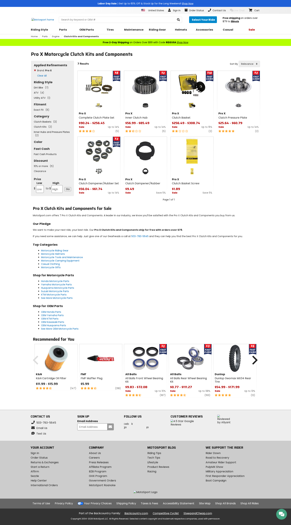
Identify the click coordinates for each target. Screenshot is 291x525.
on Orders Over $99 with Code (145, 42)
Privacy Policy (64, 503)
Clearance (40, 171)
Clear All (42, 75)
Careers (94, 458)
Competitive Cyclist (166, 513)
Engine (55, 36)
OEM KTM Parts (49, 318)
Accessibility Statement (178, 503)
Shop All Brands (225, 503)
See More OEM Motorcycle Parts (59, 328)
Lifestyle (152, 462)
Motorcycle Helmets (53, 254)
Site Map (205, 503)
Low (38, 185)
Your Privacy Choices (98, 503)
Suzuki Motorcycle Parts (55, 291)
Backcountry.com (136, 513)
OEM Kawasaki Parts (52, 322)
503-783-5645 (140, 236)
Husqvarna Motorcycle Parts (57, 288)
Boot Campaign (216, 480)
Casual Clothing (50, 264)
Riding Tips (154, 453)
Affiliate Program (100, 467)
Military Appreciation (219, 471)
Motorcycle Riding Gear (54, 250)
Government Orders (102, 480)
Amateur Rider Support (221, 462)
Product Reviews (158, 467)
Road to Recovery (217, 458)
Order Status (39, 458)
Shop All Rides (249, 503)
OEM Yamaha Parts (52, 315)
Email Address (87, 421)
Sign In (35, 453)
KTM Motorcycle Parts (54, 294)
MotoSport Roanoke (102, 485)
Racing (151, 471)
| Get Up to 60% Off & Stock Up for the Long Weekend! (145, 3)
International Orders (44, 485)
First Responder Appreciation (225, 476)
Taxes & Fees (149, 503)
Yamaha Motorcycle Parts (56, 284)
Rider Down (213, 453)
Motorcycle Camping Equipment (60, 260)
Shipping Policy (126, 503)
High (52, 185)
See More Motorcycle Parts (57, 298)
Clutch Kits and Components (81, 36)
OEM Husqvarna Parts (53, 325)
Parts (45, 36)
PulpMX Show (214, 467)
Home (34, 36)
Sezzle (35, 476)
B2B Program (97, 471)
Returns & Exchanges (45, 462)
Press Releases (99, 462)
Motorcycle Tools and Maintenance (62, 257)
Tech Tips (153, 458)
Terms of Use (41, 503)
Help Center (39, 480)
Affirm (35, 471)
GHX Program (98, 476)
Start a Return (40, 467)
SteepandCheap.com (198, 513)
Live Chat (239, 10)
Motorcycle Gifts (51, 267)
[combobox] (249, 64)
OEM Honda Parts (51, 312)
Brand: (44, 70)
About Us (95, 453)
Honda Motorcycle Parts (55, 281)
